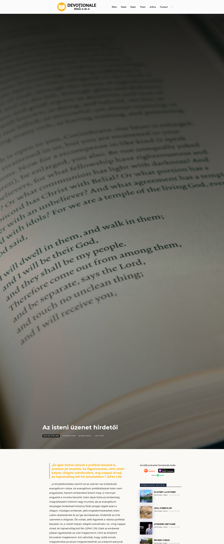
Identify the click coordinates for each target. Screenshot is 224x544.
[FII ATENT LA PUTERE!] (146, 496)
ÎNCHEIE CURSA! (162, 540)
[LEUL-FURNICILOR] (146, 512)
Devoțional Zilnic (161, 527)
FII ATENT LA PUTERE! (165, 492)
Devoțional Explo (161, 511)
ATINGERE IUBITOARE (164, 524)
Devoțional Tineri (161, 495)
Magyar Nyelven (51, 436)
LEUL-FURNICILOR (163, 508)
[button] (172, 7)
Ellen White (86, 436)
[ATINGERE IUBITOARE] (146, 528)
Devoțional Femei (160, 543)
